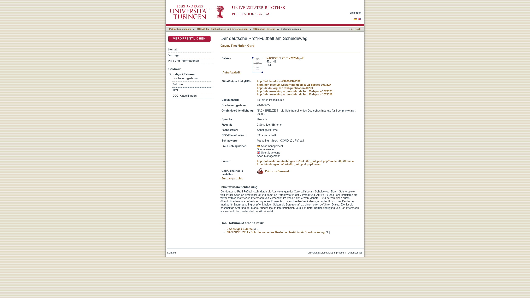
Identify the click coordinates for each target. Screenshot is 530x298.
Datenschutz (355, 252)
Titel (175, 89)
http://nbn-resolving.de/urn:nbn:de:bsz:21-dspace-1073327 (294, 84)
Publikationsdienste (180, 29)
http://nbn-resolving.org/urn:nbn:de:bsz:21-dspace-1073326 (294, 94)
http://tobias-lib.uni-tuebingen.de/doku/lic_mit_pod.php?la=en (305, 163)
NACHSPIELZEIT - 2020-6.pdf (285, 58)
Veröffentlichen (189, 38)
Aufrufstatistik (231, 72)
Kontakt (173, 49)
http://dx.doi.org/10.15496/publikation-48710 (285, 88)
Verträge (173, 55)
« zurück (355, 29)
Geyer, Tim (228, 45)
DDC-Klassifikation (184, 95)
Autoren (177, 84)
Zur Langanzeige (232, 178)
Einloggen (355, 12)
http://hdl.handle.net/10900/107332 (278, 81)
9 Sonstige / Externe (264, 29)
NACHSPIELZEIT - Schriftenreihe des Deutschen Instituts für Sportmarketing (276, 232)
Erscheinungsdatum (185, 78)
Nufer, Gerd (246, 45)
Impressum (340, 252)
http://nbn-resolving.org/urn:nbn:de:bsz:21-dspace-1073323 (294, 91)
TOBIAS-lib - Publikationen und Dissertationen (222, 29)
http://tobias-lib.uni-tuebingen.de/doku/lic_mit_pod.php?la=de (297, 161)
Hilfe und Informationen (183, 60)
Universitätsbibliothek (319, 252)
